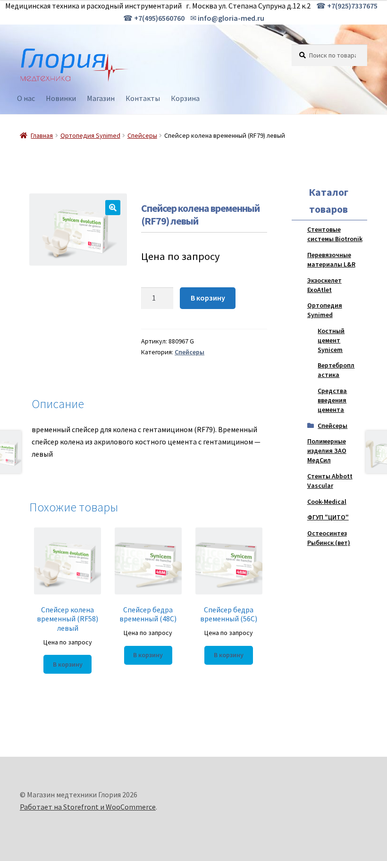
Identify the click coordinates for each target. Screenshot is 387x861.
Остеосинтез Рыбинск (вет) (328, 538)
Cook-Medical (326, 501)
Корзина (185, 98)
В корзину (208, 297)
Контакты (143, 98)
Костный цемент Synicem (331, 340)
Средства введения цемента (332, 400)
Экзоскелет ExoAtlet (324, 285)
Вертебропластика (336, 370)
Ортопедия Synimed (90, 135)
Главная (42, 135)
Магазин (101, 98)
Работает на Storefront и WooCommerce (88, 806)
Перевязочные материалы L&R (331, 259)
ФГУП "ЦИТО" (328, 517)
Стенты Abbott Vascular (330, 481)
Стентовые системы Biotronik (334, 234)
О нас (26, 98)
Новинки (61, 98)
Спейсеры (142, 135)
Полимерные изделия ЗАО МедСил (326, 450)
